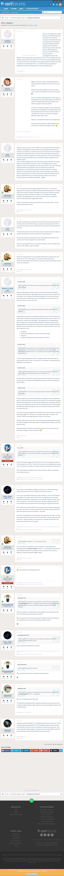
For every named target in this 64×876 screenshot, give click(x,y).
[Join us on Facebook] (50, 4)
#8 (60, 445)
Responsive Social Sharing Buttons (43, 845)
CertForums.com (54, 845)
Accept (28, 874)
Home (6, 9)
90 (3, 297)
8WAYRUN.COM (54, 844)
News (21, 9)
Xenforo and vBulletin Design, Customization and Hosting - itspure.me (46, 855)
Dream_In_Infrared (7, 289)
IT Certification (32, 9)
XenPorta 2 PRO (40, 844)
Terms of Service (16, 841)
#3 (60, 145)
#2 (60, 79)
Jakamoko (7, 195)
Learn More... (34, 874)
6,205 (3, 611)
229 (11, 202)
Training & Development (14, 25)
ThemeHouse (54, 842)
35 (3, 161)
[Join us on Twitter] (53, 4)
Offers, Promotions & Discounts (47, 824)
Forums (14, 9)
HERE (24, 414)
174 (11, 95)
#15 (60, 685)
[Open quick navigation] (61, 17)
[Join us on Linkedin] (57, 4)
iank (7, 154)
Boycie (7, 89)
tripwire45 (7, 695)
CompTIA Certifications (47, 812)
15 (11, 47)
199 (11, 611)
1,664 (3, 503)
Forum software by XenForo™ (43, 839)
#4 (60, 186)
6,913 (3, 466)
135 (11, 503)
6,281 (3, 95)
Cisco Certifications (46, 814)
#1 (60, 31)
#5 (60, 219)
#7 (60, 279)
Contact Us (16, 836)
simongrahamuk (7, 605)
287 (11, 702)
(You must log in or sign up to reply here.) (53, 744)
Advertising (16, 834)
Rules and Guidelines (16, 843)
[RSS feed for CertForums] (60, 4)
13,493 (3, 702)
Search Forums (5, 12)
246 (11, 466)
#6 (60, 254)
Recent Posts (14, 12)
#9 (60, 487)
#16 (60, 720)
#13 (60, 632)
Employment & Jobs (47, 821)
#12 (60, 595)
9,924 (3, 202)
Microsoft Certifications (47, 810)
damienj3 (7, 730)
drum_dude (7, 496)
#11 (60, 567)
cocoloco (28, 25)
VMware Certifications (47, 817)
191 (3, 737)
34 (11, 737)
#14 (60, 661)
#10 (60, 537)
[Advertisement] (29, 43)
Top (32, 801)
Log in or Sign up (57, 1)
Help (15, 845)
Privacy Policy (16, 838)
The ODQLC (34, 320)
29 (11, 297)
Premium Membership (16, 814)
